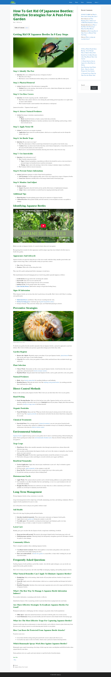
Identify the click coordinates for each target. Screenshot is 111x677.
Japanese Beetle (18, 667)
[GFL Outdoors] (13, 2)
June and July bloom (23, 286)
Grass (82, 2)
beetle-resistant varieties (40, 371)
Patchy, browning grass (23, 302)
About (96, 2)
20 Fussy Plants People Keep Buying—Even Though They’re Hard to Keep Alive (89, 50)
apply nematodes (30, 468)
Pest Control (25, 667)
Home (70, 2)
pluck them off (65, 355)
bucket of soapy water (29, 404)
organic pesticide (31, 414)
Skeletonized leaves (22, 300)
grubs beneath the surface (47, 302)
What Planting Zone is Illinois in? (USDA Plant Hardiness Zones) (89, 20)
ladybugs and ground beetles (51, 382)
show (27, 27)
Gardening (89, 2)
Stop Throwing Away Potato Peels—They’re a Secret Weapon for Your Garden (88, 69)
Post (15, 659)
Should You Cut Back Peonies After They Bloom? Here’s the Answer (89, 57)
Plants (76, 2)
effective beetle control (38, 427)
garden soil (31, 519)
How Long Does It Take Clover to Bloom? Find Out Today (89, 33)
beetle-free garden (38, 553)
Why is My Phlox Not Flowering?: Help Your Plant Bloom (89, 27)
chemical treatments (44, 423)
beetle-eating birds (30, 380)
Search (83, 85)
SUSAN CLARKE (85, 14)
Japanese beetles (17, 436)
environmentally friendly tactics (43, 438)
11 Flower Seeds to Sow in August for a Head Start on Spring (88, 63)
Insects (16, 665)
